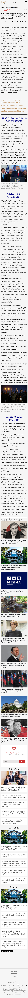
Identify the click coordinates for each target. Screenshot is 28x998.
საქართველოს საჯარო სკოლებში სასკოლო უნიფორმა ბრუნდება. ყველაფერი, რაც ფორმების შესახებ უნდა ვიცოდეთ (13, 789)
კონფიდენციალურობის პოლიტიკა (14, 982)
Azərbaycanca (9, 7)
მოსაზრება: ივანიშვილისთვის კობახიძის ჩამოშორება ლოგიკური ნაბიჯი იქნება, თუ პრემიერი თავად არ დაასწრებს (12, 640)
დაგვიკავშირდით (14, 977)
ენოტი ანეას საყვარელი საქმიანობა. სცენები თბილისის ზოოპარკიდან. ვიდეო (13, 615)
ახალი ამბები (14, 828)
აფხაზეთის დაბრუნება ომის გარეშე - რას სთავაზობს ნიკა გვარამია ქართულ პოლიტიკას (13, 804)
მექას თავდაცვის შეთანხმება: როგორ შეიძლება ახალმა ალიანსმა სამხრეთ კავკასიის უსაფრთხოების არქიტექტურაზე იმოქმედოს (13, 944)
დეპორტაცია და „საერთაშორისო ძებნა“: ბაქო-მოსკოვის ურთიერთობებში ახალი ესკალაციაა (12, 691)
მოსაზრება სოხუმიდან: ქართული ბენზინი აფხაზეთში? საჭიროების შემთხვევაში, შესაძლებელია (13, 924)
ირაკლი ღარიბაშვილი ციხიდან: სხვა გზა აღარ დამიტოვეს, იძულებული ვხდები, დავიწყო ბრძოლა (14, 665)
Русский (16, 7)
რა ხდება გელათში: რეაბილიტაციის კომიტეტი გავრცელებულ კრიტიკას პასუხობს (14, 715)
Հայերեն (3, 7)
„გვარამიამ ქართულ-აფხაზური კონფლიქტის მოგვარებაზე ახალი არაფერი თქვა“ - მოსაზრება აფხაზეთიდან (13, 567)
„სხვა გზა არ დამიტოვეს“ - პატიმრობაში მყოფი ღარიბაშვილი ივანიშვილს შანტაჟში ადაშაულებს (14, 813)
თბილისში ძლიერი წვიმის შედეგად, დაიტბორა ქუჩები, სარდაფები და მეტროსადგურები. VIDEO (12, 821)
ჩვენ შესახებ (14, 971)
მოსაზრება (14, 887)
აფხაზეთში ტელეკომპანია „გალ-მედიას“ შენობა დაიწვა (12, 592)
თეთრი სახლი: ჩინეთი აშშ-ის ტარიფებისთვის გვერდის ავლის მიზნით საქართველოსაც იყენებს (14, 740)
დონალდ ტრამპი (5, 10)
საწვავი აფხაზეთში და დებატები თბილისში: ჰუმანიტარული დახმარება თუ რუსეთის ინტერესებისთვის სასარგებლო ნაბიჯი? (13, 933)
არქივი (19, 9)
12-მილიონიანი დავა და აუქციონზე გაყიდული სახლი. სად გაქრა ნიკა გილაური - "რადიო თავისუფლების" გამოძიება (14, 542)
